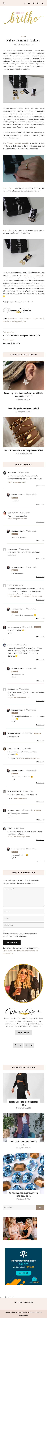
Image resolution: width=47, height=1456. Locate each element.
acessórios (12, 318)
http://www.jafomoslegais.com (28, 758)
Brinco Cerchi (8, 188)
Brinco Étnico (8, 230)
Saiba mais (23, 1032)
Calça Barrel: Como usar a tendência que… (23, 1143)
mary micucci (13, 513)
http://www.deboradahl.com (19, 698)
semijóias (22, 321)
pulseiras (13, 321)
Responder (40, 485)
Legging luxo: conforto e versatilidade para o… (23, 1103)
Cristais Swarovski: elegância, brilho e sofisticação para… (23, 1194)
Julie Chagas (13, 549)
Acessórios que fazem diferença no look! (23, 408)
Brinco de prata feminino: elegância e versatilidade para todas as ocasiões (23, 395)
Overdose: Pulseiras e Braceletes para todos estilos (23, 450)
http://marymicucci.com (17, 519)
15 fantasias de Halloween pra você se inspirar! (22, 335)
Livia (9, 585)
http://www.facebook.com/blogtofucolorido (25, 596)
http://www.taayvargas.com (19, 837)
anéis (20, 318)
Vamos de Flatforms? (11, 343)
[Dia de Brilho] (23, 18)
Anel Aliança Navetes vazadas (16, 143)
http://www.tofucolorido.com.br (20, 594)
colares (35, 318)
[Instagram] (32, 3)
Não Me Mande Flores (16, 482)
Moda (23, 36)
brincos (27, 318)
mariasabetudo (20, 798)
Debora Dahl (13, 689)
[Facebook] (23, 3)
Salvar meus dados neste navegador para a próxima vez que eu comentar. (20, 934)
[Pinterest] (28, 3)
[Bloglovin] (37, 3)
